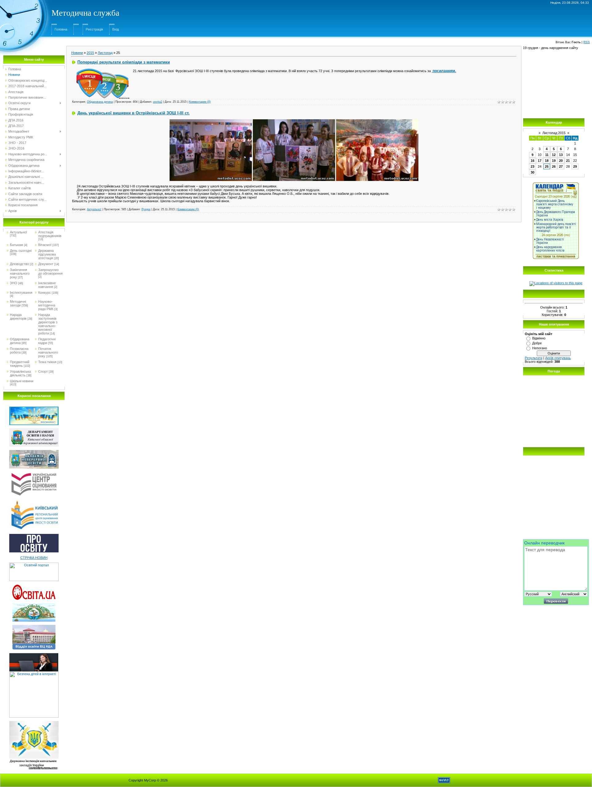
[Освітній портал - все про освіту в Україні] (34, 564)
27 (561, 166)
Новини (77, 53)
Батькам (16, 245)
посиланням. (444, 71)
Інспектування (21, 292)
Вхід (115, 29)
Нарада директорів (18, 316)
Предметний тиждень (19, 363)
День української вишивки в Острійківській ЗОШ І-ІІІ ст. (133, 113)
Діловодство (19, 264)
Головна (61, 29)
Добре (537, 343)
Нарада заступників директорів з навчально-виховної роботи (47, 324)
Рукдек (146, 209)
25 (547, 166)
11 (547, 155)
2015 (90, 53)
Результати (533, 358)
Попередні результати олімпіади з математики (123, 62)
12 (554, 155)
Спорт (43, 371)
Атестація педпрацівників (49, 234)
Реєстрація (94, 29)
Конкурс (44, 292)
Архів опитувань (558, 358)
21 (568, 160)
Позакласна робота (19, 350)
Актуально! (18, 232)
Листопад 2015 (553, 133)
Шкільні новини (21, 381)
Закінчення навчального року (20, 273)
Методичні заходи (18, 303)
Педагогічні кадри (47, 341)
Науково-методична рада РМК (46, 305)
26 (554, 166)
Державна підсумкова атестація (47, 254)
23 (532, 166)
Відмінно (538, 338)
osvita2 (157, 101)
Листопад (105, 53)
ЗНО (13, 283)
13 (561, 155)
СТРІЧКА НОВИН (33, 558)
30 (532, 172)
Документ (45, 264)
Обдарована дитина (19, 341)
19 (554, 160)
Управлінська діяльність (20, 373)
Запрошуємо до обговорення (50, 271)
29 (575, 166)
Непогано (539, 348)
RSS (586, 42)
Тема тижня (47, 362)
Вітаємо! (44, 245)
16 (532, 160)
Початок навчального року (48, 352)
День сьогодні (20, 250)
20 (561, 160)
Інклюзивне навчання (47, 285)
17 (539, 160)
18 (547, 160)
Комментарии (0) (200, 101)
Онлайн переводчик (544, 542)
